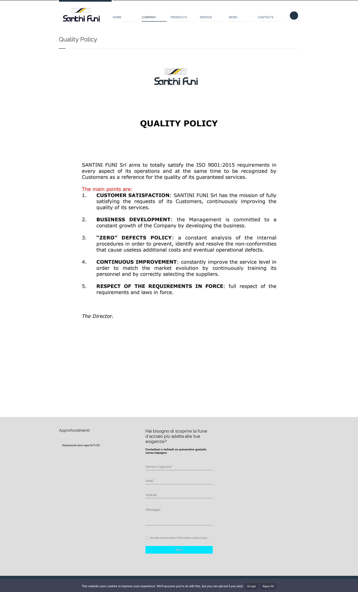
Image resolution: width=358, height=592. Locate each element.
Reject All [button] (268, 586)
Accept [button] (251, 586)
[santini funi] (81, 16)
